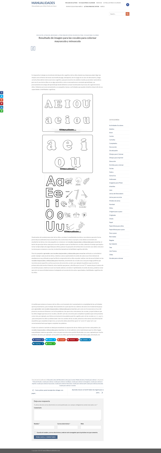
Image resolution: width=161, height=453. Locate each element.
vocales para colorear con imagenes (81, 381)
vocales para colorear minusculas (63, 383)
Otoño (111, 219)
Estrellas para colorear (112, 3)
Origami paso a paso (115, 211)
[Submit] (127, 14)
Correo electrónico (63, 424)
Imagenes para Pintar (116, 183)
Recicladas (112, 236)
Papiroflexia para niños (74, 6)
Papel (111, 222)
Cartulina (112, 140)
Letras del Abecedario (51, 35)
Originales (112, 215)
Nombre (37, 424)
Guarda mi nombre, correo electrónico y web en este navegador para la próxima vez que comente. (67, 432)
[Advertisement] (68, 21)
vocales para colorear (47, 381)
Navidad (99, 3)
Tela (110, 247)
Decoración (113, 147)
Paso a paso (113, 233)
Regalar (111, 240)
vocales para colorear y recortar (67, 385)
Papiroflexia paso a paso (117, 229)
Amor (111, 132)
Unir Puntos (113, 251)
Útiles (111, 254)
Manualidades (43, 2)
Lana (110, 190)
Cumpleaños (113, 143)
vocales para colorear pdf (79, 383)
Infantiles (112, 186)
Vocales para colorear (87, 3)
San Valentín (113, 244)
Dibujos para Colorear (116, 154)
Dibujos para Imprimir (116, 158)
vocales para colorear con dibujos (62, 381)
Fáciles (111, 168)
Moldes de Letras (71, 3)
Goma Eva (112, 175)
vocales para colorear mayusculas (45, 383)
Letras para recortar (91, 6)
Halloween (112, 179)
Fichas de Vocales (37, 381)
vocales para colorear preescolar (94, 383)
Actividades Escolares (116, 125)
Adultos (111, 129)
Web (82, 424)
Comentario (38, 408)
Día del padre (113, 150)
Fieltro (111, 172)
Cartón (111, 136)
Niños (102, 6)
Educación (40, 35)
